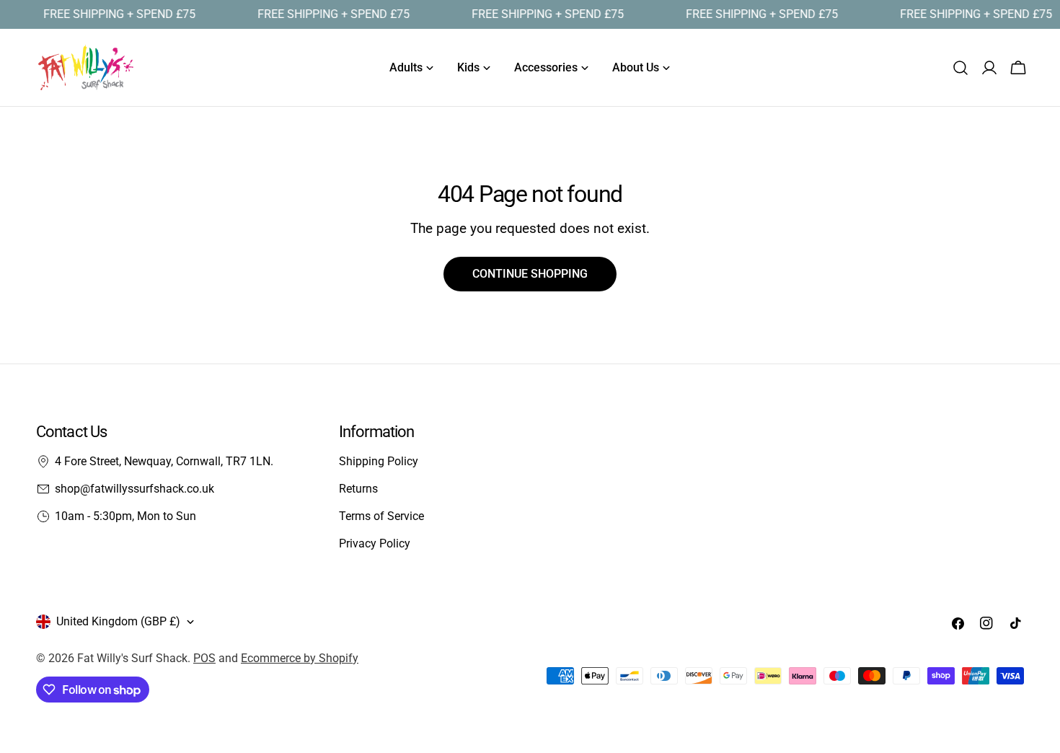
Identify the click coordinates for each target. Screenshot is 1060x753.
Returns (358, 489)
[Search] (960, 67)
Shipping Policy (378, 461)
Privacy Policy (374, 543)
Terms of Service (381, 516)
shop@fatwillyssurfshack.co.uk (134, 489)
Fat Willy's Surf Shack (132, 658)
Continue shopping (530, 274)
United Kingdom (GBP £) (118, 621)
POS (204, 658)
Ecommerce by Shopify (299, 658)
